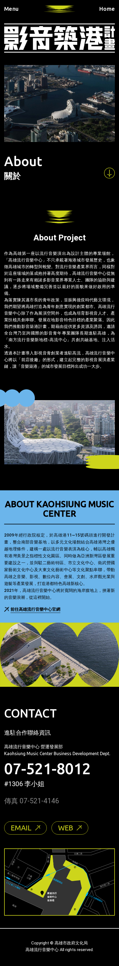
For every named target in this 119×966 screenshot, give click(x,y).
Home (107, 9)
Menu (11, 9)
